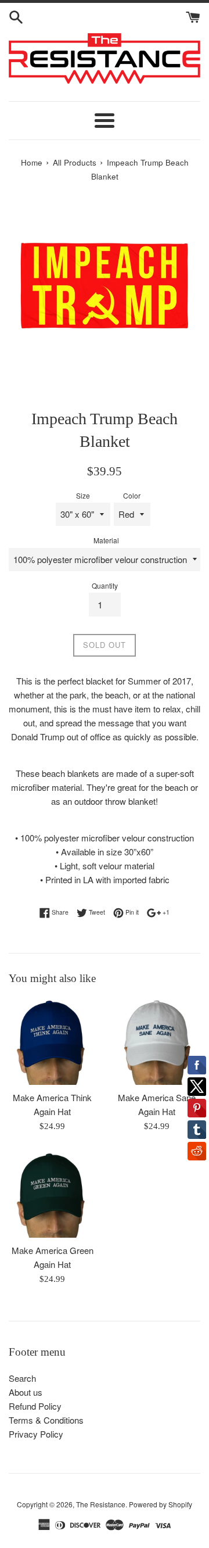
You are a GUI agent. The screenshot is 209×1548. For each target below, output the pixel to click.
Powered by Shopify (160, 1504)
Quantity (105, 585)
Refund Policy (35, 1406)
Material (106, 540)
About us (25, 1392)
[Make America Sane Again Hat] (156, 1041)
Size (83, 495)
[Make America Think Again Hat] (52, 1041)
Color (131, 495)
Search (22, 1378)
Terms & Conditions (46, 1420)
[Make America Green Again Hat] (52, 1194)
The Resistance (100, 1504)
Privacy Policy (36, 1434)
